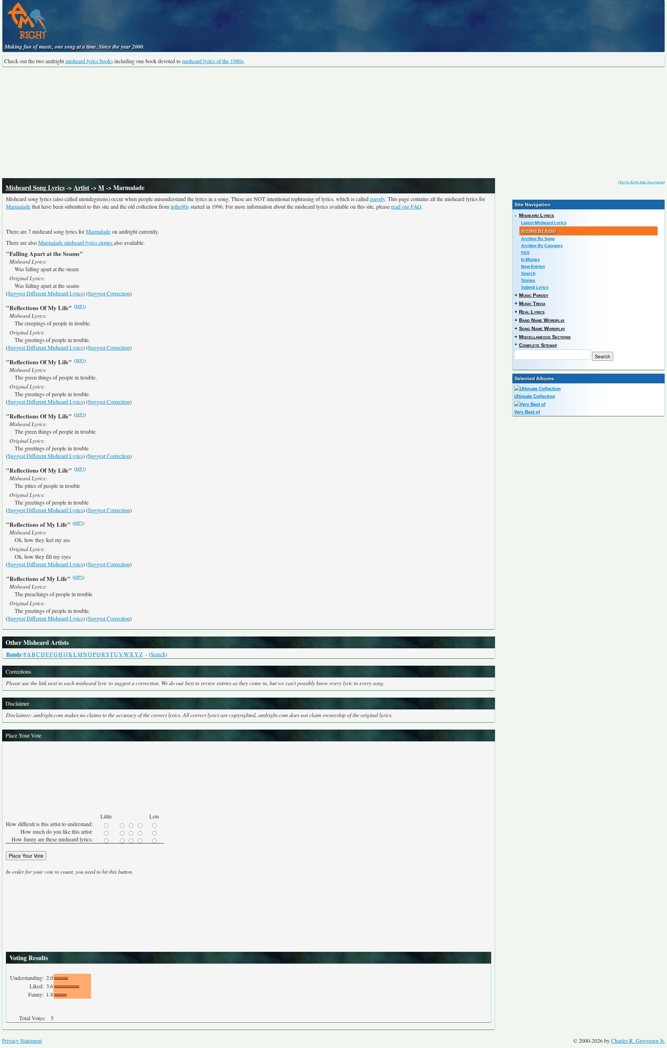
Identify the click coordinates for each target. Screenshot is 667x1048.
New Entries (533, 266)
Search (528, 273)
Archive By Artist (538, 230)
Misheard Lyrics (536, 215)
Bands (13, 654)
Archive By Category (542, 245)
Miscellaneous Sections (545, 337)
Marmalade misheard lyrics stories (76, 242)
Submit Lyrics (535, 287)
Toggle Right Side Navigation (641, 182)
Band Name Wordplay (542, 320)
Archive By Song (537, 238)
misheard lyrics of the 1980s (213, 61)
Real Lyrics (532, 312)
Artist (81, 187)
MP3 (79, 306)
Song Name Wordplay (542, 328)
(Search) (158, 654)
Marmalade (18, 206)
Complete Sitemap (538, 345)
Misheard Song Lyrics (35, 187)
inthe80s (180, 206)
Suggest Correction (109, 293)
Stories (528, 280)
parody (377, 198)
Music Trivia (532, 303)
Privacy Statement (22, 1040)
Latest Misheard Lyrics (544, 223)
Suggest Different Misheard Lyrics (45, 293)
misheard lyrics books (89, 61)
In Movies (530, 259)
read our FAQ (406, 206)
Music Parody (534, 295)
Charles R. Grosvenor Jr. (638, 1040)
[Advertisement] (333, 122)
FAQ (525, 252)
